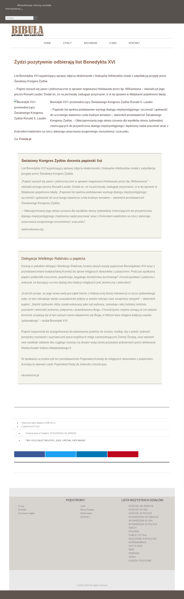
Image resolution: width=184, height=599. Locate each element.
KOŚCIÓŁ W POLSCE (140, 513)
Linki (82, 506)
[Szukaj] (35, 18)
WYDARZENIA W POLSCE (143, 524)
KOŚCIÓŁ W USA (138, 509)
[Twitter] (110, 8)
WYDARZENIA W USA (141, 520)
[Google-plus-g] (116, 8)
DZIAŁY (67, 43)
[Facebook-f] (104, 8)
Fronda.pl (25, 139)
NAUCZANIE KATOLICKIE (143, 538)
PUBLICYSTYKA (138, 535)
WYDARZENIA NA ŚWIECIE (63, 433)
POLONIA (134, 531)
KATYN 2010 (135, 546)
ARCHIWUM (90, 43)
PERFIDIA (134, 553)
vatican (66, 440)
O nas (113, 43)
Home (47, 43)
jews (58, 440)
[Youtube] (128, 8)
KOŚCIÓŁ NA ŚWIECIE (141, 506)
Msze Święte (87, 509)
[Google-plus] (92, 580)
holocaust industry (42, 440)
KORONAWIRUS (137, 542)
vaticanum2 (78, 440)
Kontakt (134, 43)
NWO (131, 549)
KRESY (133, 527)
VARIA (132, 557)
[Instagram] (122, 8)
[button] (29, 454)
